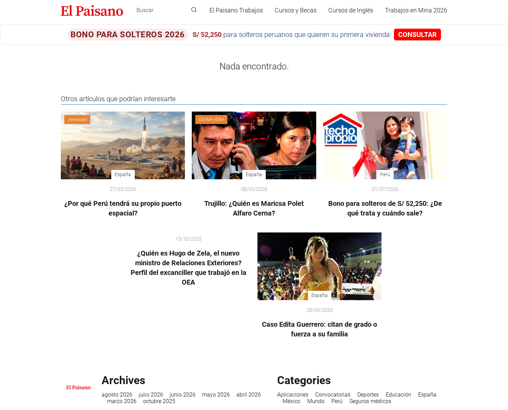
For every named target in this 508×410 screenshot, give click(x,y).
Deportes (368, 394)
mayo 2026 (216, 394)
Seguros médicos (370, 401)
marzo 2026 (122, 401)
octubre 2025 (159, 401)
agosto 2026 (117, 394)
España (427, 394)
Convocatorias (332, 394)
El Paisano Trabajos (236, 10)
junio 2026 (183, 394)
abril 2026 (248, 394)
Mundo (315, 401)
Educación (398, 394)
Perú (336, 401)
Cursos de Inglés (350, 10)
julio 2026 (151, 394)
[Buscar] (194, 10)
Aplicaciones (292, 394)
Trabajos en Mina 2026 (416, 10)
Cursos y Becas (296, 10)
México (291, 401)
